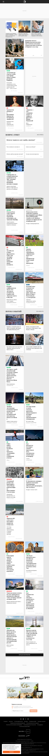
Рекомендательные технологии (30, 724)
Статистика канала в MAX (24, 726)
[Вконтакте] (23, 718)
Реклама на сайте (32, 721)
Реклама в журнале (41, 721)
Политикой (16, 707)
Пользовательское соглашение (32, 723)
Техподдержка (40, 724)
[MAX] (20, 718)
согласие (16, 706)
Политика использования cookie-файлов (14, 724)
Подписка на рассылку (17, 704)
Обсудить (15, 90)
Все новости (39, 311)
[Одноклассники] (25, 718)
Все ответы (40, 134)
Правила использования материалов (17, 723)
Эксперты (26, 721)
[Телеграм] (28, 718)
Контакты (11, 721)
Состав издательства (18, 721)
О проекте (5, 721)
